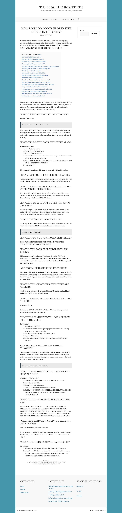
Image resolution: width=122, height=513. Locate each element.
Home (91, 510)
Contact (79, 491)
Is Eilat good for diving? (56, 495)
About (97, 510)
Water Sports (68, 19)
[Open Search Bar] (78, 19)
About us (79, 486)
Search (82, 30)
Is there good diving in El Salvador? (60, 492)
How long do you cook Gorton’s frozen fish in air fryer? (47, 462)
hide (39, 54)
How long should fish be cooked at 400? (47, 464)
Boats (45, 19)
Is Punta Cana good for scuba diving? (60, 498)
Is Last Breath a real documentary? (59, 501)
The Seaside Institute (61, 7)
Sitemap (79, 496)
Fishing (54, 19)
